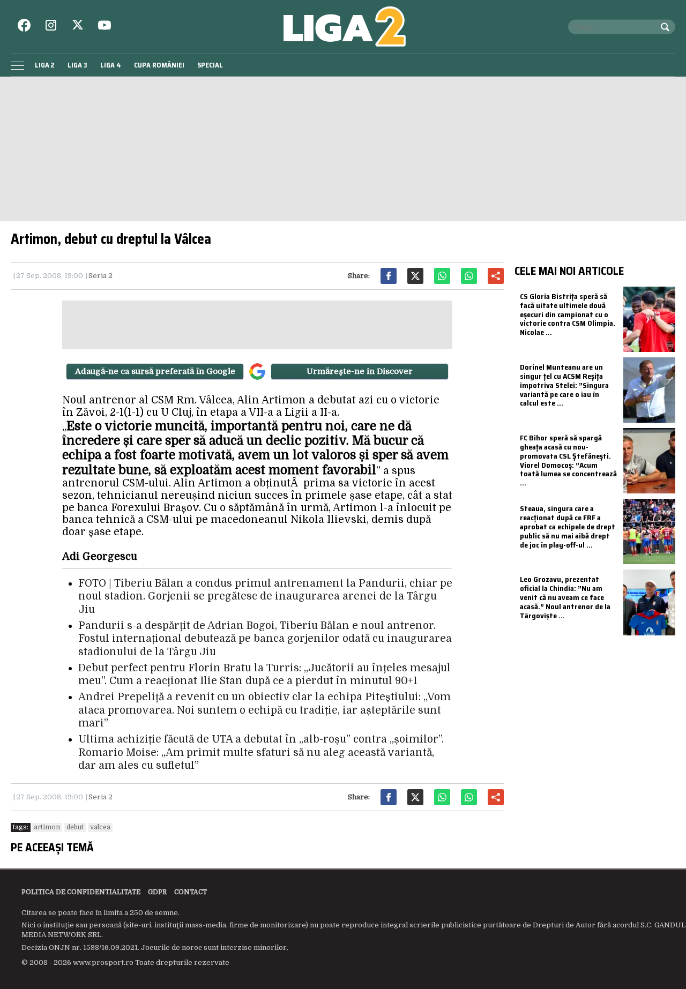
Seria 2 (100, 276)
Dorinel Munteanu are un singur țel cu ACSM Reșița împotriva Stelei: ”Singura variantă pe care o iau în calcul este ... (564, 385)
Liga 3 (77, 65)
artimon (47, 827)
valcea (100, 827)
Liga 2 (45, 65)
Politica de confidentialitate (80, 892)
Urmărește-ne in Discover (360, 371)
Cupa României (159, 65)
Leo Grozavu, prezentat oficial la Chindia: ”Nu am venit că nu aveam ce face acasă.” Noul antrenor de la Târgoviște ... (565, 597)
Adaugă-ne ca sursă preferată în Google (155, 371)
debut (75, 827)
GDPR (157, 892)
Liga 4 (110, 65)
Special (210, 65)
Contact (190, 892)
